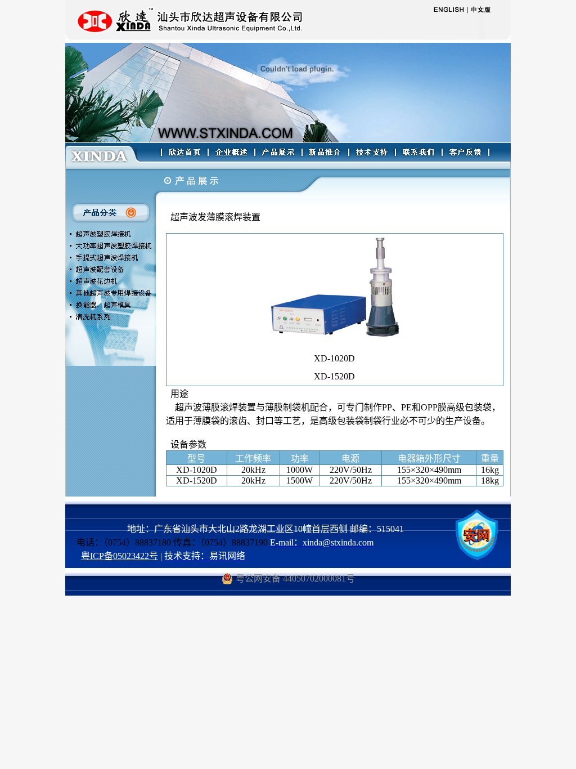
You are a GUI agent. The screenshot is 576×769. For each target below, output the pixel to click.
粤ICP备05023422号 (119, 556)
